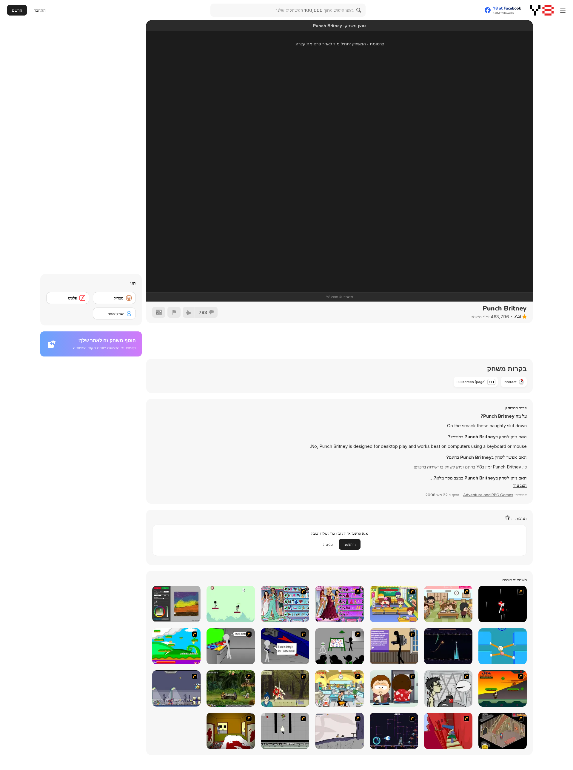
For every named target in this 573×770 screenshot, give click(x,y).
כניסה (328, 544)
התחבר (40, 10)
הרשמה (350, 544)
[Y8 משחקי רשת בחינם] (541, 10)
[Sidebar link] (563, 10)
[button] (520, 485)
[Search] (359, 10)
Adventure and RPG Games (488, 494)
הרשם (17, 10)
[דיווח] (174, 312)
